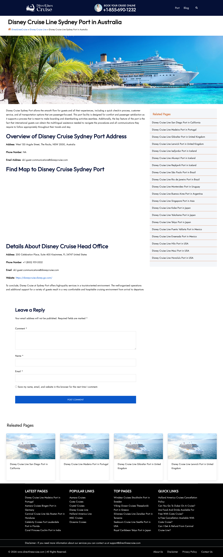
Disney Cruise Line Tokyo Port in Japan (171, 222)
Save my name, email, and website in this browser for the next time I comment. (58, 387)
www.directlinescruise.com (30, 552)
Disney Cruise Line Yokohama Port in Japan (174, 215)
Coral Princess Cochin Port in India (43, 530)
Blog (186, 8)
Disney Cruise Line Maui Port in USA (170, 250)
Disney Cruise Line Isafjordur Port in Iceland (174, 151)
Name (19, 356)
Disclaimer (172, 552)
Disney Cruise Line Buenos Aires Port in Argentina (177, 193)
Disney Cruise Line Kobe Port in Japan (171, 208)
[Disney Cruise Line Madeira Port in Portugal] (84, 446)
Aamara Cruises (77, 497)
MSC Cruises (76, 518)
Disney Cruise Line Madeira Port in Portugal (174, 129)
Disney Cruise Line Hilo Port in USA (170, 243)
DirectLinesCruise (19, 29)
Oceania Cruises (77, 522)
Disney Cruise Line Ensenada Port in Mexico (174, 236)
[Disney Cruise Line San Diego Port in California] (30, 446)
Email (19, 371)
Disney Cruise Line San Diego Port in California (176, 122)
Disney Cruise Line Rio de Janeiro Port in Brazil (176, 179)
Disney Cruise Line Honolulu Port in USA (172, 258)
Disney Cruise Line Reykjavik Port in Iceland (174, 165)
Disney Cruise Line (38, 29)
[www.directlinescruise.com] (39, 7)
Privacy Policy (189, 552)
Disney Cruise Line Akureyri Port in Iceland (173, 158)
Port (177, 8)
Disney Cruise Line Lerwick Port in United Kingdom (178, 144)
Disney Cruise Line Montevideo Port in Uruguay (176, 186)
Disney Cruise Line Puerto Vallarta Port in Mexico (177, 229)
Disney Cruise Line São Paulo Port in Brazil (174, 172)
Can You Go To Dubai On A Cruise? (177, 505)
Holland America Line (80, 514)
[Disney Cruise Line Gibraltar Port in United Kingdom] (138, 446)
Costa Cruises (76, 501)
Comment (21, 328)
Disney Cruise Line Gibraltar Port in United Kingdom (178, 137)
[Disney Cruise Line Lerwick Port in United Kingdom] (192, 446)
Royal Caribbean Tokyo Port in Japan (132, 530)
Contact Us (206, 552)
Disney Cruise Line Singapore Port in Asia (173, 201)
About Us (158, 552)
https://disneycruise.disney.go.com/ (34, 277)
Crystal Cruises (76, 505)
